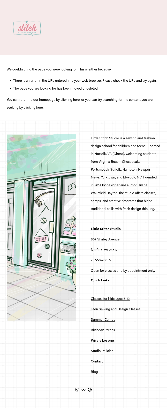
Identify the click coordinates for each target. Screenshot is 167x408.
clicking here (70, 99)
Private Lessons (103, 340)
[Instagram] (77, 390)
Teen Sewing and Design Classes (115, 309)
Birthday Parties (103, 330)
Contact (97, 361)
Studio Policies (102, 350)
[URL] (83, 390)
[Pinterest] (90, 390)
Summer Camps (103, 319)
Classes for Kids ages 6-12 (110, 298)
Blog (94, 371)
